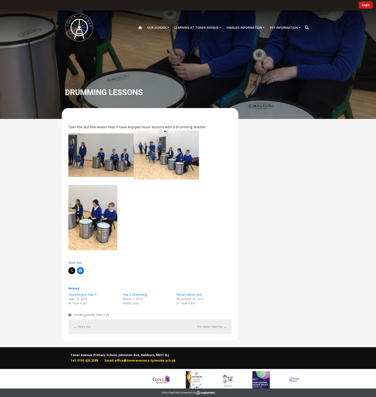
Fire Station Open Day (211, 327)
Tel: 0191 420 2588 (84, 360)
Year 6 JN (102, 315)
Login (366, 5)
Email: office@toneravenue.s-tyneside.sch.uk (140, 360)
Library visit (82, 327)
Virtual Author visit (189, 294)
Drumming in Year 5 (82, 294)
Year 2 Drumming (134, 294)
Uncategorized (84, 315)
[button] (307, 28)
